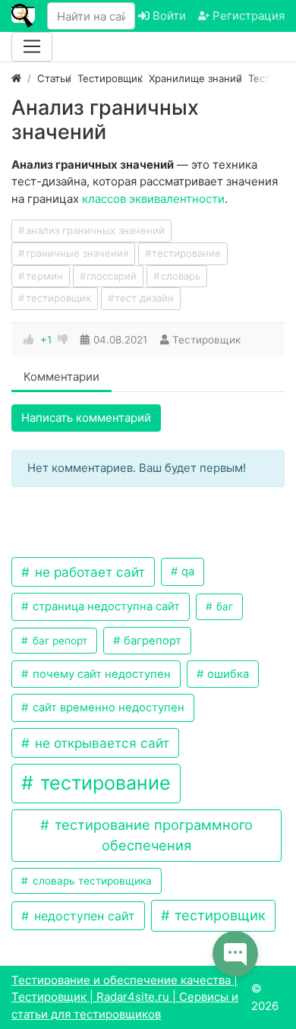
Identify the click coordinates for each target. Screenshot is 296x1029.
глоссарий (112, 276)
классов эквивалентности (153, 199)
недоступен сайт (82, 915)
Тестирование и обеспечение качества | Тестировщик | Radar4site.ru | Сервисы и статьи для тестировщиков (124, 997)
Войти (168, 15)
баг (223, 606)
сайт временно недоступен (107, 707)
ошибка (226, 674)
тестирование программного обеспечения (152, 834)
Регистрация (247, 15)
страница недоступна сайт (105, 606)
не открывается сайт (100, 743)
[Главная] (16, 78)
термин (44, 276)
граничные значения (77, 253)
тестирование (186, 253)
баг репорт (58, 641)
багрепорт (151, 640)
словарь (180, 276)
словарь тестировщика (91, 881)
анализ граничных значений (95, 230)
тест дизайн (144, 298)
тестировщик (58, 298)
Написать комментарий (86, 417)
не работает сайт (88, 572)
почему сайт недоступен (100, 674)
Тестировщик (206, 340)
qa (186, 571)
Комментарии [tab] (61, 376)
